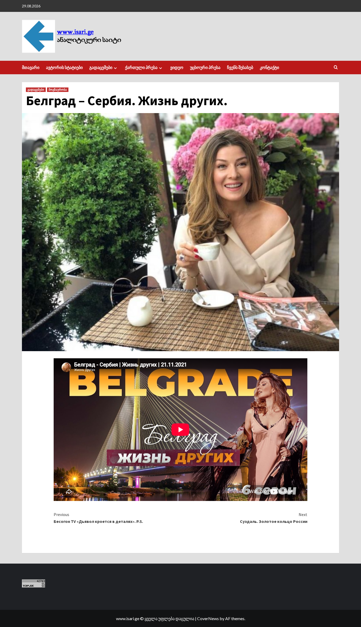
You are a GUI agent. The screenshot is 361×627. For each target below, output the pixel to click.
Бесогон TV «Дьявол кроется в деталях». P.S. (98, 518)
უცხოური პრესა (205, 67)
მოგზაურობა (58, 89)
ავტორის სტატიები (64, 67)
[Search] (335, 67)
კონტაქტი (269, 67)
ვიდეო (176, 67)
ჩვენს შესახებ (240, 67)
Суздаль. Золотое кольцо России (273, 518)
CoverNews (208, 618)
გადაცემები (100, 67)
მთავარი (30, 67)
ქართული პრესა (141, 67)
